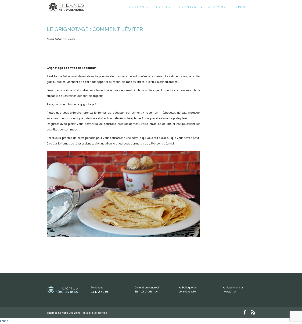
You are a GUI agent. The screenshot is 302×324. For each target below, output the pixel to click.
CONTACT (241, 7)
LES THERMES (137, 7)
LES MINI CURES (188, 7)
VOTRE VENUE (217, 7)
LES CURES (162, 7)
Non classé (69, 39)
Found (4, 321)
